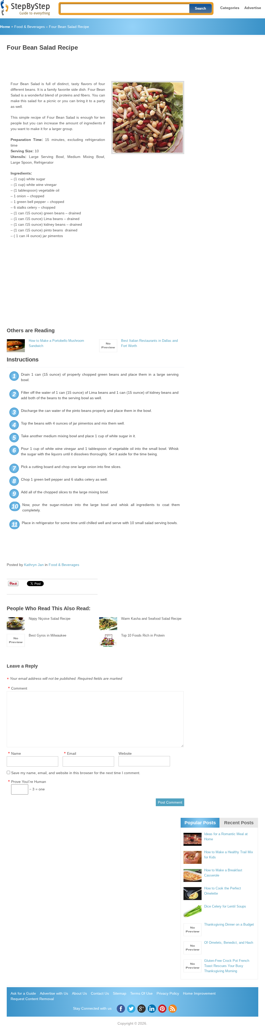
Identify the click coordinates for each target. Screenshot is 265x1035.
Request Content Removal (32, 999)
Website (125, 753)
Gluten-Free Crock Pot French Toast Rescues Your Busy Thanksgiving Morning (226, 966)
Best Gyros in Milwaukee (47, 635)
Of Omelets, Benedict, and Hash (228, 943)
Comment (19, 688)
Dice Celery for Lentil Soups (225, 906)
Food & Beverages (29, 27)
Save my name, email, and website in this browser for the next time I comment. (75, 773)
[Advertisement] (101, 64)
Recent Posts (239, 822)
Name (16, 753)
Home (5, 27)
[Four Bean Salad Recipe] (148, 117)
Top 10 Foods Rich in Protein (143, 635)
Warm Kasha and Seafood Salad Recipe (151, 619)
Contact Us (100, 993)
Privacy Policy (168, 993)
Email (71, 753)
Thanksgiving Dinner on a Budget (229, 924)
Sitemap (119, 993)
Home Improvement (199, 993)
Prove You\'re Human (28, 781)
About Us (79, 993)
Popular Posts (200, 822)
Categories (229, 8)
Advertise (252, 8)
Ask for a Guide (23, 993)
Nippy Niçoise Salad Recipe (49, 619)
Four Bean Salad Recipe (69, 27)
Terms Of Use (141, 993)
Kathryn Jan (34, 565)
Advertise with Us (54, 993)
